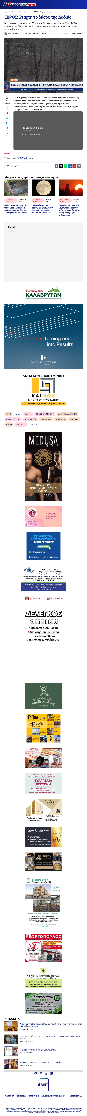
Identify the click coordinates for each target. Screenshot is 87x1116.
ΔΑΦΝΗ (28, 414)
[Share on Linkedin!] (7, 123)
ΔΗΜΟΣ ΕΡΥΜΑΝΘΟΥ (45, 414)
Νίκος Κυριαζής (14, 33)
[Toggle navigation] (82, 4)
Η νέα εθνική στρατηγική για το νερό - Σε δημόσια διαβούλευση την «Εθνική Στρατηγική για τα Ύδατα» (15, 209)
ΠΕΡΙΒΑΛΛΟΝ (21, 12)
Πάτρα (9, 424)
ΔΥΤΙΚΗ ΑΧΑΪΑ (30, 419)
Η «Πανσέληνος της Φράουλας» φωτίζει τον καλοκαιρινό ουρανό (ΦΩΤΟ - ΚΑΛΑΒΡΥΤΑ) (42, 209)
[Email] (7, 133)
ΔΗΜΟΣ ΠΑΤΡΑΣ (13, 419)
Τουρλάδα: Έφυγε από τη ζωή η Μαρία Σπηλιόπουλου (38, 1050)
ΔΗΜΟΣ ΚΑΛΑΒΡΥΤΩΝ (67, 414)
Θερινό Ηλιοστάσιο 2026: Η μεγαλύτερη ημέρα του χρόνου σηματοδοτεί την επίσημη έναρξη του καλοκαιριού (70, 210)
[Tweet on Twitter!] (7, 113)
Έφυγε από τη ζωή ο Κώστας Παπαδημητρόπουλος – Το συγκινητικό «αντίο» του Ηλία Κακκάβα (51, 1037)
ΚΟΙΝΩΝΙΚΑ (60, 419)
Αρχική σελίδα (9, 12)
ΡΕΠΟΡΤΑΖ (21, 424)
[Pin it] (7, 128)
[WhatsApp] (7, 118)
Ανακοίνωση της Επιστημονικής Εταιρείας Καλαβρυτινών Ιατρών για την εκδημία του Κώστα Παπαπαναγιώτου (51, 1025)
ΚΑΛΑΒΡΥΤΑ (46, 419)
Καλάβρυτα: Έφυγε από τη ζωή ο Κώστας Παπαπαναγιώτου (41, 1062)
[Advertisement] (43, 662)
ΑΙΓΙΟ (8, 414)
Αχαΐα (18, 414)
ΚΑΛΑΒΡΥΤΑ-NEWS (10, 200)
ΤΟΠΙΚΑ (33, 424)
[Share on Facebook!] (7, 108)
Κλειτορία (74, 419)
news (30, 12)
